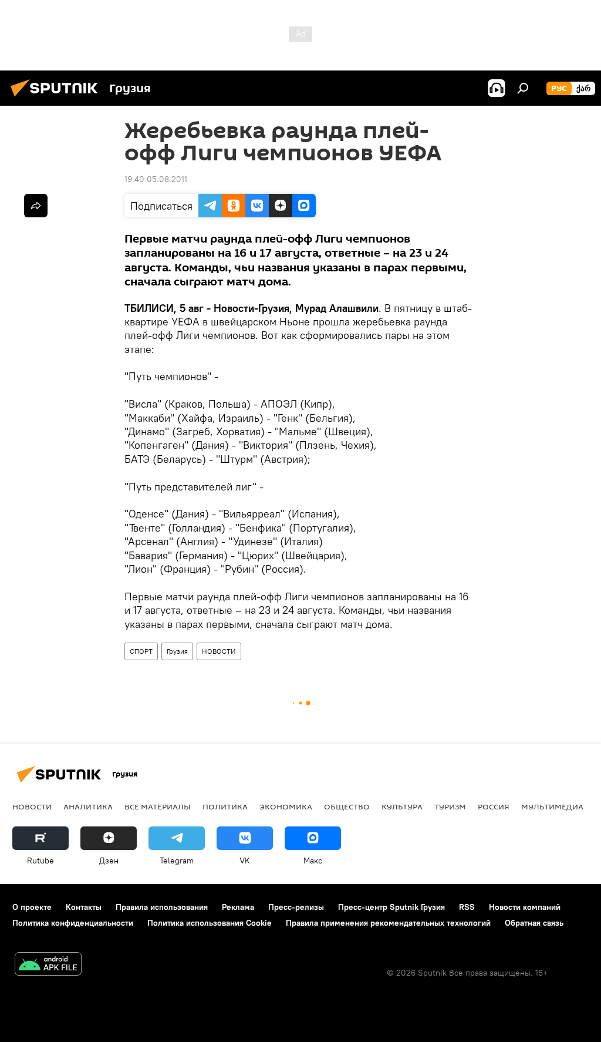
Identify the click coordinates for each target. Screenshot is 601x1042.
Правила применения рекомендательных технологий (388, 922)
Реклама (238, 907)
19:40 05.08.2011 (155, 179)
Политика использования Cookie (209, 922)
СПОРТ (141, 651)
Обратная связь (534, 922)
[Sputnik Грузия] (57, 98)
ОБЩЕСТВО (347, 806)
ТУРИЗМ (450, 806)
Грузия (177, 651)
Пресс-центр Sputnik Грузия (391, 907)
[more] (36, 205)
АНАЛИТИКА (88, 806)
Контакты (84, 907)
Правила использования (162, 907)
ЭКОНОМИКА (285, 806)
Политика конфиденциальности (72, 922)
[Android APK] (48, 965)
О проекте (32, 907)
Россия (493, 806)
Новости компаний (525, 907)
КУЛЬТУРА (402, 806)
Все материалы (157, 806)
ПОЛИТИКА (225, 806)
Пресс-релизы (296, 907)
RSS (467, 907)
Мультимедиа (552, 806)
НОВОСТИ (219, 651)
